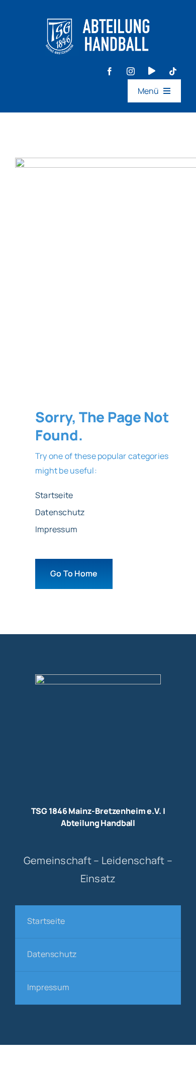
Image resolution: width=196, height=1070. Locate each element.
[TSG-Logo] (98, 678)
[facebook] (110, 71)
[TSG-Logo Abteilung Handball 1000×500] (98, 14)
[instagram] (131, 71)
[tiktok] (173, 71)
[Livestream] (152, 71)
